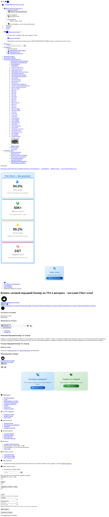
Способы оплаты (9, 454)
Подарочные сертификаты (11, 425)
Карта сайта (7, 417)
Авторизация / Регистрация (17, 50)
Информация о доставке (11, 401)
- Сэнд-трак (63, 168)
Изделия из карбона (10, 58)
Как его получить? (14, 38)
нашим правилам (66, 463)
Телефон (3, 498)
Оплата (8, 27)
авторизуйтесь (12, 350)
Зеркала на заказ (9, 408)
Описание (7, 330)
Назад (3, 481)
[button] (12, 32)
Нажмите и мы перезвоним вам (18, 11)
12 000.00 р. (6, 326)
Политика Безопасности (11, 402)
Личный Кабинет (9, 434)
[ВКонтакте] (2, 304)
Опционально (5, 501)
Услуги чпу (7, 407)
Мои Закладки (8, 437)
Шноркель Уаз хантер (7, 362)
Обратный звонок (55, 278)
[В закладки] (27, 326)
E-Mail (2, 494)
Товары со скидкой (9, 428)
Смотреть (72, 386)
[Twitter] (3, 304)
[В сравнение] (30, 326)
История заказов (9, 435)
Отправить (6, 509)
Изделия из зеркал (9, 56)
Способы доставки (9, 456)
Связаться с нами (9, 414)
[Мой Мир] (7, 304)
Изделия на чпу (8, 150)
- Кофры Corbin (54, 168)
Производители (8, 423)
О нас (7, 28)
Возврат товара (8, 416)
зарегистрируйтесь (24, 350)
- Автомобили (44, 168)
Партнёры (7, 426)
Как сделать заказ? (9, 457)
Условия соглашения (10, 404)
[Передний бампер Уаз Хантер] (10, 302)
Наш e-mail (7, 449)
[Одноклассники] (5, 304)
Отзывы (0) (7, 332)
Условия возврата (9, 398)
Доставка (8, 25)
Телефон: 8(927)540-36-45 (11, 444)
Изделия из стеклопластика (12, 59)
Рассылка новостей (9, 438)
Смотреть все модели (6, 324)
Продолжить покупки (6, 486)
